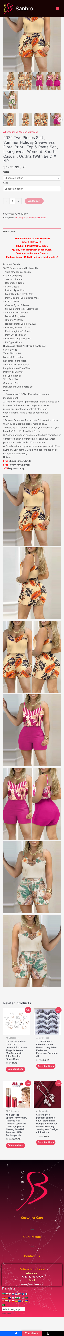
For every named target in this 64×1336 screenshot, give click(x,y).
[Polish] (6, 1301)
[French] (26, 1293)
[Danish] (9, 1293)
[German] (6, 1297)
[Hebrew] (12, 1297)
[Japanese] (22, 1297)
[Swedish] (19, 1301)
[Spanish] (16, 1301)
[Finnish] (22, 1293)
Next (59, 119)
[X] (48, 1333)
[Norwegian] (3, 1301)
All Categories (10, 132)
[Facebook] (16, 1333)
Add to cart (34, 201)
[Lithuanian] (26, 1297)
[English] (16, 1293)
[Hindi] (16, 1297)
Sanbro (24, 8)
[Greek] (9, 1297)
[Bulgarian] (3, 1293)
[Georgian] (3, 1297)
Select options (15, 1069)
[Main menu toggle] (57, 8)
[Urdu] (3, 1305)
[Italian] (19, 1297)
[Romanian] (9, 1301)
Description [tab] (9, 231)
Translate (21, 1313)
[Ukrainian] (26, 1301)
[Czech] (6, 1293)
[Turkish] (22, 1301)
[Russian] (12, 1301)
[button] (32, 1228)
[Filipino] (19, 1293)
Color (6, 172)
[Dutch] (12, 1293)
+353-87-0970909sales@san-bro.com (32, 1277)
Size (5, 182)
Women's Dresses (28, 132)
